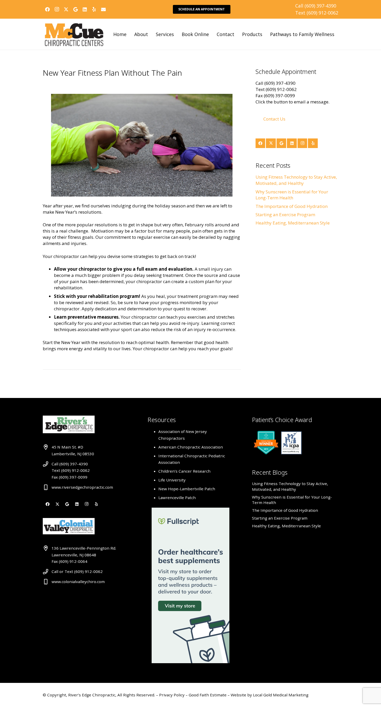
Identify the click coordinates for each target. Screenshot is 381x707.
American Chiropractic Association (190, 447)
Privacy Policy (172, 694)
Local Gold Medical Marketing (280, 694)
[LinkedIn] (84, 9)
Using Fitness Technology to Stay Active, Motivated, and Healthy (296, 180)
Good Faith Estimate (208, 694)
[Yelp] (94, 9)
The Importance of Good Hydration (292, 206)
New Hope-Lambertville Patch (186, 488)
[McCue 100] (74, 34)
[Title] (103, 9)
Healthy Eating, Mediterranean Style (293, 223)
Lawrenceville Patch (177, 497)
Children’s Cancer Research (184, 471)
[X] (66, 9)
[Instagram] (56, 9)
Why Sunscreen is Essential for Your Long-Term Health (292, 195)
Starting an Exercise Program (285, 215)
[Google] (75, 9)
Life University (172, 479)
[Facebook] (47, 9)
